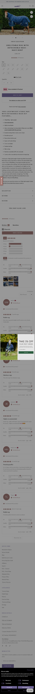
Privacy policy (30, 670)
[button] (1, 181)
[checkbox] (2, 680)
